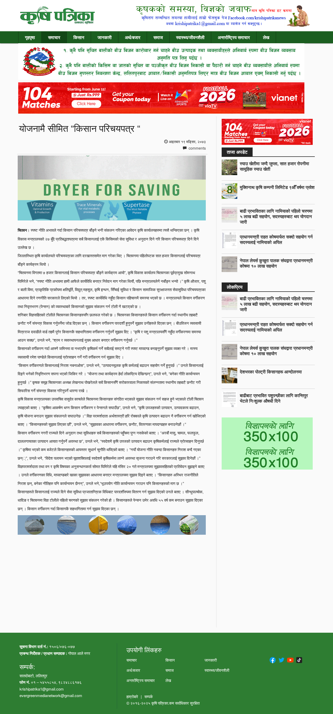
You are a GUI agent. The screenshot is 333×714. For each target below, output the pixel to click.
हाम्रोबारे (132, 696)
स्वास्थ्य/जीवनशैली (190, 37)
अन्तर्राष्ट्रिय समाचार (234, 37)
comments (197, 148)
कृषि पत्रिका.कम (163, 703)
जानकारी (105, 37)
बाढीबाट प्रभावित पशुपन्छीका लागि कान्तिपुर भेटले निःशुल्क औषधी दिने (274, 398)
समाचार (54, 37)
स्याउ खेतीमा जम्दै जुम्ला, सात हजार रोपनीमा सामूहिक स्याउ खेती (274, 166)
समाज (158, 37)
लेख (266, 37)
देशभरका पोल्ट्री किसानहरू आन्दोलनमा (271, 371)
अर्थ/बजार (132, 37)
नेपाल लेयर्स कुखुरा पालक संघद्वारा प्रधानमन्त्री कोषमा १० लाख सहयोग (276, 263)
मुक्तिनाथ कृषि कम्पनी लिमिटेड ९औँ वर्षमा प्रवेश (277, 187)
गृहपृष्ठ (30, 37)
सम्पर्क (148, 696)
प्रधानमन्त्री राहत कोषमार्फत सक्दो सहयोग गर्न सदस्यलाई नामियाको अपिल (276, 239)
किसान (78, 37)
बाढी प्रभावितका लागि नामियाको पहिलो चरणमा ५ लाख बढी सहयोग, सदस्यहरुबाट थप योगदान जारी (276, 216)
